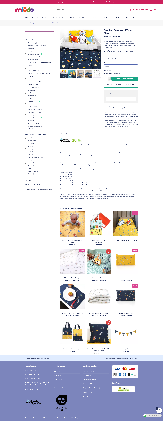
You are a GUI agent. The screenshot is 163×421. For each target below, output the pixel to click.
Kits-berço (31, 68)
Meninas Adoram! (34, 79)
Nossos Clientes (88, 392)
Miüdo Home (33, 84)
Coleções (32, 48)
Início (26, 23)
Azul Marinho (115, 108)
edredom (129, 114)
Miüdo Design (116, 124)
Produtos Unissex (34, 112)
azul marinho (121, 112)
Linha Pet (31, 76)
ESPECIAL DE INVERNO (31, 17)
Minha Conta (58, 371)
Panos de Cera (32, 90)
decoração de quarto (120, 114)
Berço (31, 138)
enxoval (106, 122)
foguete (126, 122)
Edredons (132, 108)
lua (105, 124)
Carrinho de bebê (34, 140)
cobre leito (107, 114)
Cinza (120, 108)
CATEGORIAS (70, 17)
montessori (124, 124)
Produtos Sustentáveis (35, 109)
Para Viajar (32, 106)
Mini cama (32, 154)
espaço (111, 122)
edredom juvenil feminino (115, 118)
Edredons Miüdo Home (35, 51)
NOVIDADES (43, 17)
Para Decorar (33, 101)
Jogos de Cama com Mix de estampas (39, 62)
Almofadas (32, 43)
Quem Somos (87, 375)
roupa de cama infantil (118, 126)
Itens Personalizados (34, 57)
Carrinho (154, 9)
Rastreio (135, 9)
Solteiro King (33, 171)
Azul (115, 112)
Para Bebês (32, 95)
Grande (31, 146)
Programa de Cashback (61, 388)
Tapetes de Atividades (35, 126)
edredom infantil (127, 116)
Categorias (33, 23)
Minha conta (144, 9)
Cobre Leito (126, 108)
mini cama (109, 124)
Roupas (31, 120)
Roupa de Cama (34, 118)
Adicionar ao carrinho (125, 78)
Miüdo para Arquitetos (89, 379)
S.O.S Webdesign (73, 418)
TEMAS (51, 17)
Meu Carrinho (58, 379)
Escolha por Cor (34, 54)
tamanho (107, 63)
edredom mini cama (116, 120)
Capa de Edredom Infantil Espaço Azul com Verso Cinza (121, 358)
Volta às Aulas (33, 129)
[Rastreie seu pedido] (130, 9)
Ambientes (86, 396)
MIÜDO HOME (116, 17)
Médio (30, 160)
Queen (31, 165)
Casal (31, 143)
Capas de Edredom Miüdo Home (37, 45)
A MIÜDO (127, 17)
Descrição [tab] (64, 134)
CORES (106, 17)
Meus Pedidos (58, 375)
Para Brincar (32, 98)
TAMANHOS (96, 17)
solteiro (127, 126)
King (30, 151)
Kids (109, 110)
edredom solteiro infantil (129, 120)
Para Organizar (33, 104)
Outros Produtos (33, 87)
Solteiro (32, 168)
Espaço (106, 110)
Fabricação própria (118, 122)
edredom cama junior (116, 116)
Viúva (31, 174)
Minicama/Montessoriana (36, 157)
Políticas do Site (88, 384)
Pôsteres (31, 115)
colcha (112, 114)
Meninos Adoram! (116, 110)
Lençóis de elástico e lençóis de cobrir (39, 73)
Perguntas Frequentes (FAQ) (94, 190)
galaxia (131, 122)
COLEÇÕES (59, 17)
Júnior (31, 149)
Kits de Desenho (33, 70)
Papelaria (31, 93)
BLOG (135, 17)
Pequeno (31, 163)
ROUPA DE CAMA (83, 17)
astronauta (110, 112)
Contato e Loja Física (89, 371)
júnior (135, 122)
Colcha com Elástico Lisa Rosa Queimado (37, 358)
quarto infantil (108, 126)
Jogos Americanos (34, 59)
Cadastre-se (57, 384)
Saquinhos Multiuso (34, 123)
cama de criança (130, 112)
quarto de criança (133, 124)
